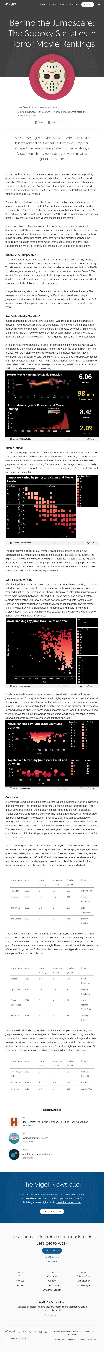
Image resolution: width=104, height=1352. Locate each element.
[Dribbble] (29, 1331)
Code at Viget (83, 1285)
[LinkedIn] (40, 1331)
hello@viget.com (52, 1257)
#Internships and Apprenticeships (70, 112)
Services (53, 4)
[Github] (24, 1331)
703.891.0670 (52, 1261)
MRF (96, 1340)
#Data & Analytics (44, 112)
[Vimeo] (46, 1331)
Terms (82, 1340)
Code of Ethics (52, 1285)
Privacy (89, 1340)
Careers (74, 4)
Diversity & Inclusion (52, 1289)
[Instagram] (35, 1331)
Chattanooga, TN (73, 1334)
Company (52, 1276)
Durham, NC (77, 1331)
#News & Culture (26, 112)
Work (42, 4)
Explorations (84, 1280)
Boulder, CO (88, 1331)
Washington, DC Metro (62, 1331)
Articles (63, 4)
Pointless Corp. (84, 1276)
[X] (19, 1331)
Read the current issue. (68, 1202)
